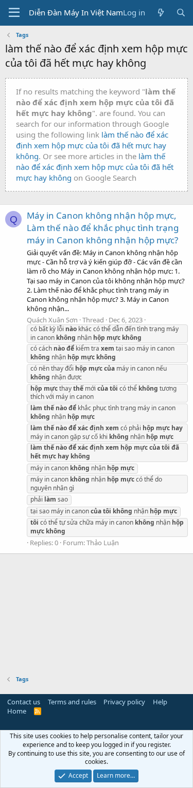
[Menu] (14, 13)
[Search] (181, 12)
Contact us (23, 701)
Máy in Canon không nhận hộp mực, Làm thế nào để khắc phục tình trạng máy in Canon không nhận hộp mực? (103, 227)
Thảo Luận (102, 542)
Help (160, 701)
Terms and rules (72, 701)
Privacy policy (124, 701)
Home (16, 711)
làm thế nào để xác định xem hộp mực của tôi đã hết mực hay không (92, 145)
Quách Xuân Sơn (52, 319)
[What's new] (160, 12)
